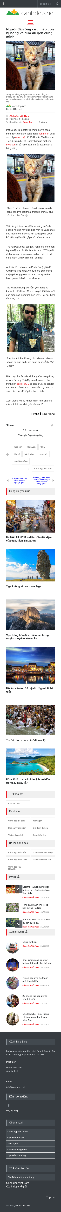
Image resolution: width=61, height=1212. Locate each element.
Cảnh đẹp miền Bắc (17, 852)
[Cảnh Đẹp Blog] (30, 15)
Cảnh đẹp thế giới (16, 821)
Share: (10, 425)
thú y (26, 383)
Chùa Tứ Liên (29, 942)
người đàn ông (20, 461)
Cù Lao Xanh (14, 803)
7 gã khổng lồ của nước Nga (23, 586)
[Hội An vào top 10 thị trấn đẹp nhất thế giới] (30, 665)
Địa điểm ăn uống (16, 1155)
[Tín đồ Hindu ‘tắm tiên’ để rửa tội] (30, 720)
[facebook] (3, 3)
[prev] (18, 889)
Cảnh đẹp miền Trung (43, 852)
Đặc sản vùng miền (17, 828)
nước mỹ (20, 137)
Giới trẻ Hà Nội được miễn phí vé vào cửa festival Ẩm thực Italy (36, 889)
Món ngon (37, 821)
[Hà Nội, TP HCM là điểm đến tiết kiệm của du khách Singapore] (30, 516)
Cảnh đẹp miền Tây (42, 860)
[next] (18, 924)
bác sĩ (20, 383)
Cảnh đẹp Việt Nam (19, 116)
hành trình (44, 133)
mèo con (10, 144)
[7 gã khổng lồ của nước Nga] (30, 565)
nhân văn (31, 447)
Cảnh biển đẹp (39, 835)
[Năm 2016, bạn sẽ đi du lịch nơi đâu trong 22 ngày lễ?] (30, 762)
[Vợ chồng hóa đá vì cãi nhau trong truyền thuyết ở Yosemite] (30, 614)
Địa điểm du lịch (40, 828)
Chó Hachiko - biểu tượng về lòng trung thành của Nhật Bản (35, 1017)
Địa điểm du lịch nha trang (20, 1177)
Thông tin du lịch (15, 835)
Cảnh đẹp (27, 122)
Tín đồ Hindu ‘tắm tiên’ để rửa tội (26, 740)
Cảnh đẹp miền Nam (17, 860)
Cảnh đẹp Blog (24, 1205)
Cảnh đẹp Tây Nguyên (14, 868)
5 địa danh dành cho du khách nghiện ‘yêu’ (19, 481)
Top (48, 1197)
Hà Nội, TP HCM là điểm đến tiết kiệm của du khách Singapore (41, 481)
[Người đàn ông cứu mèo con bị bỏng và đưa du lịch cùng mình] (30, 65)
